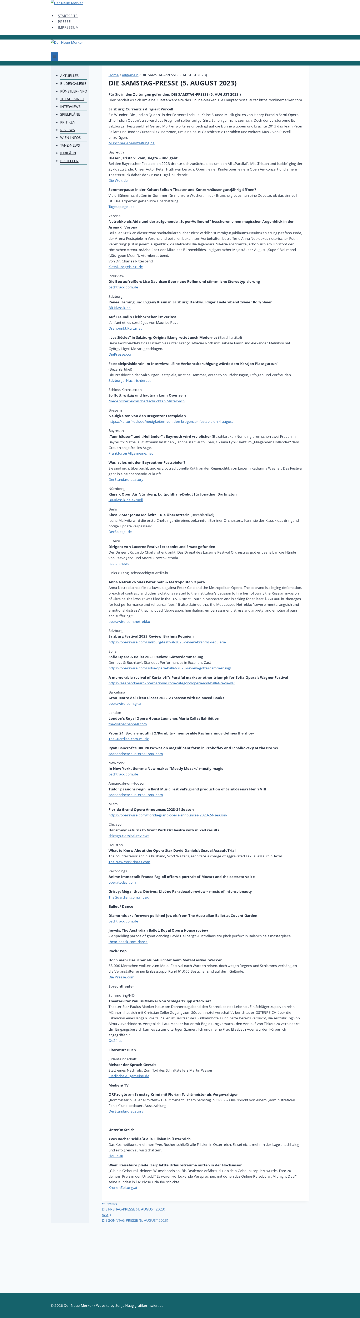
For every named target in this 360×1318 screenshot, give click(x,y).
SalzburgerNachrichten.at (130, 380)
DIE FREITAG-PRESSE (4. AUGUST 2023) (133, 1207)
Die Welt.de (118, 180)
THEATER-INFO (72, 98)
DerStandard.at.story (126, 479)
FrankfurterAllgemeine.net (131, 453)
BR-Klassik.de (120, 307)
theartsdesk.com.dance (128, 941)
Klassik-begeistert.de (126, 266)
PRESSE (64, 21)
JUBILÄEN (68, 153)
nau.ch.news (119, 563)
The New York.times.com (129, 861)
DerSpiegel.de (120, 531)
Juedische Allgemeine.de (129, 1075)
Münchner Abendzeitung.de (132, 143)
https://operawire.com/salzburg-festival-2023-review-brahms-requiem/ (167, 642)
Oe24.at (115, 1040)
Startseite (68, 16)
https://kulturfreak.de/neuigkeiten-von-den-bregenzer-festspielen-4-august (171, 421)
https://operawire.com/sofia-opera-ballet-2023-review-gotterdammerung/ (170, 668)
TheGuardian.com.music (129, 738)
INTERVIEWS (70, 106)
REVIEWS (67, 129)
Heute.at (116, 1155)
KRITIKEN (67, 122)
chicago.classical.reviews (129, 835)
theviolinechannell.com (128, 724)
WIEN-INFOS (70, 137)
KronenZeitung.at (123, 1187)
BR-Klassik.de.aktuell (126, 499)
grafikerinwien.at (149, 1305)
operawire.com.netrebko (129, 621)
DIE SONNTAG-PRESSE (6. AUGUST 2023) (135, 1218)
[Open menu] (54, 56)
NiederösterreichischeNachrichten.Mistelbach (147, 401)
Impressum (68, 27)
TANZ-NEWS (70, 145)
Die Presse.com (121, 977)
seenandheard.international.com (136, 753)
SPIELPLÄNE (70, 114)
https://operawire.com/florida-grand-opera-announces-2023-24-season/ (168, 815)
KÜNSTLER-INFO (73, 91)
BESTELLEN (69, 160)
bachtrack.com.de (123, 287)
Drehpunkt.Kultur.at (125, 328)
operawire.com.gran (125, 703)
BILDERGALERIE (73, 83)
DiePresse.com (121, 354)
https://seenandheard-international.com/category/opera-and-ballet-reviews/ (172, 683)
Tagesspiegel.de (122, 206)
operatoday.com (122, 882)
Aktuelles (69, 75)
